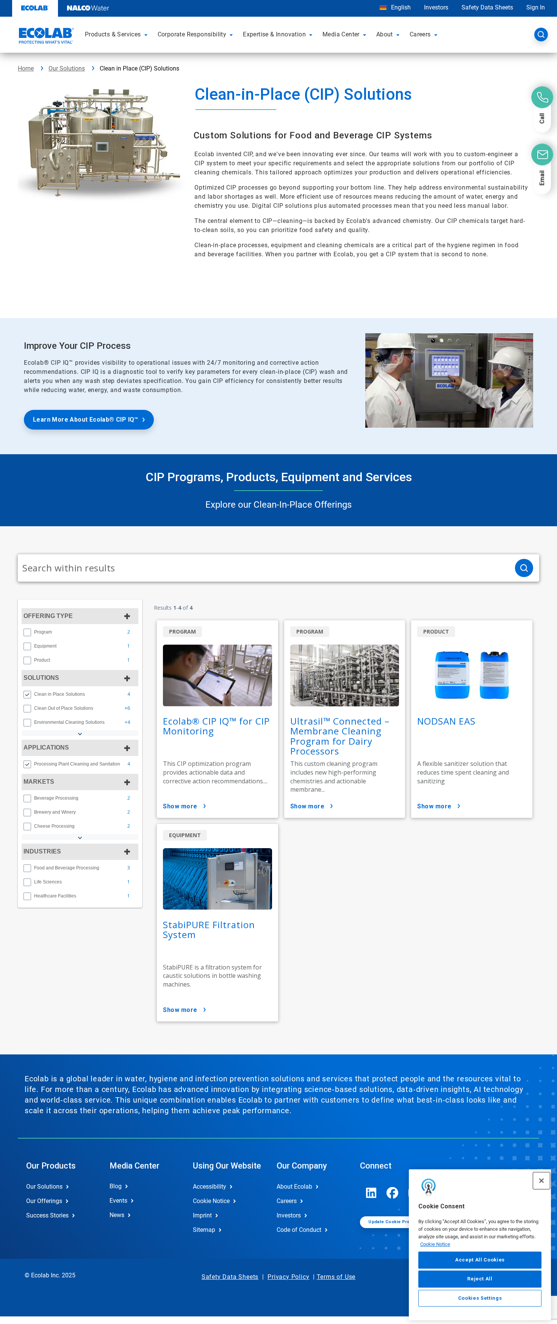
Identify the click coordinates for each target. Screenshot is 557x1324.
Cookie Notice (435, 1244)
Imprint (202, 1215)
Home (26, 68)
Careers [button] (420, 34)
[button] (147, 34)
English (400, 7)
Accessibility (209, 1186)
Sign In (535, 7)
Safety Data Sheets (487, 7)
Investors (436, 7)
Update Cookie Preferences (399, 1221)
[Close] (541, 1180)
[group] (80, 632)
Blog (116, 1186)
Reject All (480, 1279)
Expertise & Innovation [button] (274, 34)
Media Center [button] (341, 34)
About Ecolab (294, 1186)
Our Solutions (67, 68)
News (117, 1215)
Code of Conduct (299, 1229)
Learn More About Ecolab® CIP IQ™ (85, 419)
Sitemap (204, 1229)
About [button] (384, 34)
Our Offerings (44, 1201)
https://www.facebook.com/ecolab (392, 1192)
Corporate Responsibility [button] (192, 34)
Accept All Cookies (480, 1260)
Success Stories (47, 1215)
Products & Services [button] (113, 34)
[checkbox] (27, 632)
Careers (287, 1201)
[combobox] (263, 568)
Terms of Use (336, 1276)
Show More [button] (180, 806)
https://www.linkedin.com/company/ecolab (371, 1192)
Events (118, 1200)
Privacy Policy (288, 1276)
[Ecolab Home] (45, 37)
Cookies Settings (480, 1298)
